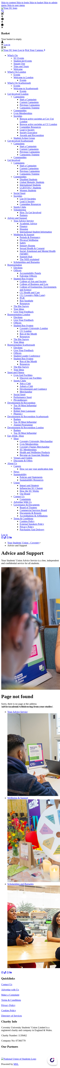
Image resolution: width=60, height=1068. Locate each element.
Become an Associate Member (34, 455)
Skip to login (23, 2)
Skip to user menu (16, 5)
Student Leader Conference (27, 356)
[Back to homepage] (9, 8)
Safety (23, 243)
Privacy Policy (27, 526)
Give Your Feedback (24, 311)
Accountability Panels (30, 273)
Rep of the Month (28, 334)
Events (17, 74)
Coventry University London (34, 328)
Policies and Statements (31, 477)
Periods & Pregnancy (30, 237)
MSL (16, 1064)
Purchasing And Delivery (32, 529)
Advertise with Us (10, 989)
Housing (24, 229)
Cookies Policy (27, 521)
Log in (7, 44)
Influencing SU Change (31, 488)
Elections (18, 267)
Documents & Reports (30, 513)
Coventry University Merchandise (36, 441)
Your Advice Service (24, 220)
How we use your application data (36, 469)
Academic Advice (28, 223)
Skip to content (8, 2)
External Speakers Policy (32, 524)
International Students (30, 185)
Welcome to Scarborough (26, 88)
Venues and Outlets (23, 458)
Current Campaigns (29, 102)
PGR (22, 298)
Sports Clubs (20, 207)
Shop (16, 438)
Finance (23, 226)
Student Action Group (24, 138)
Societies (18, 116)
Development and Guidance (33, 389)
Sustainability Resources (31, 480)
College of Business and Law (34, 284)
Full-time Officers (28, 276)
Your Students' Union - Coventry (23, 542)
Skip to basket (37, 2)
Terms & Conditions (23, 518)
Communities (20, 110)
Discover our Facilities (31, 378)
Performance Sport (23, 397)
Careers (17, 466)
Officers (17, 270)
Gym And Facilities (23, 375)
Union (17, 482)
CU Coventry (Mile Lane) (32, 295)
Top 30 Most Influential (25, 405)
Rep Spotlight (26, 300)
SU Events (19, 58)
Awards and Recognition (32, 135)
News (16, 471)
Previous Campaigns (30, 105)
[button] (2, 10)
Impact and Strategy (29, 485)
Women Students (28, 190)
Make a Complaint (10, 995)
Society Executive (28, 132)
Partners (24, 215)
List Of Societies (28, 198)
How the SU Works (29, 491)
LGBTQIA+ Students (30, 187)
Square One (19, 63)
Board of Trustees (28, 507)
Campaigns (19, 96)
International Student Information (36, 232)
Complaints (25, 499)
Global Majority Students (32, 182)
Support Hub (26, 256)
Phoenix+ (18, 413)
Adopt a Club (26, 386)
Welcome (18, 69)
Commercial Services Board (33, 510)
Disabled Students (28, 179)
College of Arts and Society (33, 281)
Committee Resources (30, 127)
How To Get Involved (30, 212)
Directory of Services (11, 1015)
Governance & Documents (27, 504)
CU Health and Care (30, 292)
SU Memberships (28, 449)
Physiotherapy (20, 400)
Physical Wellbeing (29, 240)
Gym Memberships (23, 113)
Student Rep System (23, 278)
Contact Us (19, 496)
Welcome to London (23, 77)
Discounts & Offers (23, 460)
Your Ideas (19, 309)
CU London (26, 331)
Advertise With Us (23, 502)
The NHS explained (29, 259)
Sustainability (20, 474)
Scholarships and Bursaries (27, 262)
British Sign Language (24, 411)
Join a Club (25, 383)
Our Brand (25, 493)
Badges (17, 408)
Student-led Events (23, 61)
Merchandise (26, 391)
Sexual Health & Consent (32, 248)
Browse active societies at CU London (38, 124)
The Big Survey (21, 306)
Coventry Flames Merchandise (34, 447)
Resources (25, 303)
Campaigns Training (29, 107)
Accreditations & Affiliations (34, 515)
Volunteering (20, 209)
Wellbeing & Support (24, 234)
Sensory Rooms (27, 245)
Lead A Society (27, 130)
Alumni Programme (23, 424)
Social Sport (19, 193)
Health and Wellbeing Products (35, 452)
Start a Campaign (28, 99)
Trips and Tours (21, 66)
